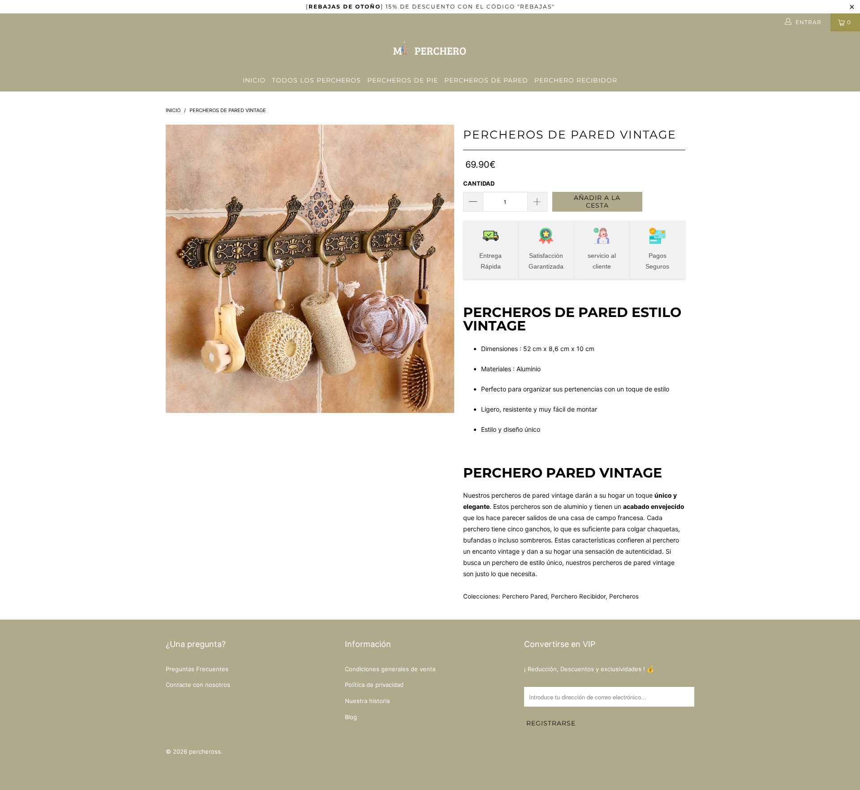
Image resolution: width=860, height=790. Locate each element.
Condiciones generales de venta (390, 669)
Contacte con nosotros (198, 684)
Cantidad (478, 183)
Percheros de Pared (486, 80)
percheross (205, 751)
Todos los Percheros (316, 80)
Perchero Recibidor (575, 80)
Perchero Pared (524, 596)
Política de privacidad (374, 684)
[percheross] (430, 50)
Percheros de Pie (402, 80)
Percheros (624, 596)
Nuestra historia (367, 700)
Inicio (254, 80)
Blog (351, 717)
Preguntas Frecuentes (197, 669)
